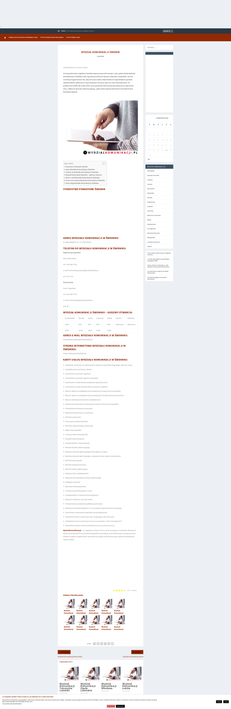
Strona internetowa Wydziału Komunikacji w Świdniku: (85, 180)
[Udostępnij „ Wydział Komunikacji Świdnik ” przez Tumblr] (101, 644)
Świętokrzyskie (151, 224)
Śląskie (149, 220)
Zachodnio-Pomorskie (153, 242)
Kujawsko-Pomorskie (153, 175)
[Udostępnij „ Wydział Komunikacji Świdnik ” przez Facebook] (94, 644)
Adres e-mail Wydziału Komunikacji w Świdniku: (83, 178)
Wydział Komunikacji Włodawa (109, 686)
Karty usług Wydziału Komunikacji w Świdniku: (82, 183)
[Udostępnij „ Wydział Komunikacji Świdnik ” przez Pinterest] (105, 644)
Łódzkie (149, 246)
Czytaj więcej (111, 706)
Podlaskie (150, 206)
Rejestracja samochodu (154, 215)
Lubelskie (100, 56)
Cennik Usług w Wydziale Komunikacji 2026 (23, 37)
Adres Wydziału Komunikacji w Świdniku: (80, 169)
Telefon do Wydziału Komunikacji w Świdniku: (82, 172)
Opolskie (149, 197)
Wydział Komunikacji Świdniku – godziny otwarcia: (84, 175)
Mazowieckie (150, 188)
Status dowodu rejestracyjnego (51, 37)
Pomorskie (150, 211)
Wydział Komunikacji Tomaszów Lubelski (67, 687)
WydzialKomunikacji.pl (72, 530)
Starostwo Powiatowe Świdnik (77, 167)
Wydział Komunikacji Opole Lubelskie (88, 687)
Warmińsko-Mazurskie (153, 233)
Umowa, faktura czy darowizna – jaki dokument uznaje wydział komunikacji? (158, 266)
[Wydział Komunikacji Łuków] (131, 673)
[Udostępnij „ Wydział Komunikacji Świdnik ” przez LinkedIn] (109, 644)
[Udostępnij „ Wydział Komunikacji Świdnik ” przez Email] (112, 644)
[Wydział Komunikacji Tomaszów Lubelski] (69, 673)
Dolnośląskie (150, 171)
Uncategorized (151, 228)
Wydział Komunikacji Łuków (130, 686)
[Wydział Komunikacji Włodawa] (111, 673)
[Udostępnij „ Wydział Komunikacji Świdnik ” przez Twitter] (98, 644)
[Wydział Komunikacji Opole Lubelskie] (90, 673)
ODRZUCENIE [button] (120, 706)
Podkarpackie (151, 202)
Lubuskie (149, 184)
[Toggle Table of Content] (103, 163)
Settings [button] (219, 701)
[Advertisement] (54, 12)
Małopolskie (150, 193)
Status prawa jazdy (73, 37)
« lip (148, 159)
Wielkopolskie (151, 237)
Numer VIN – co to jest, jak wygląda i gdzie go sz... (80, 31)
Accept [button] (226, 701)
